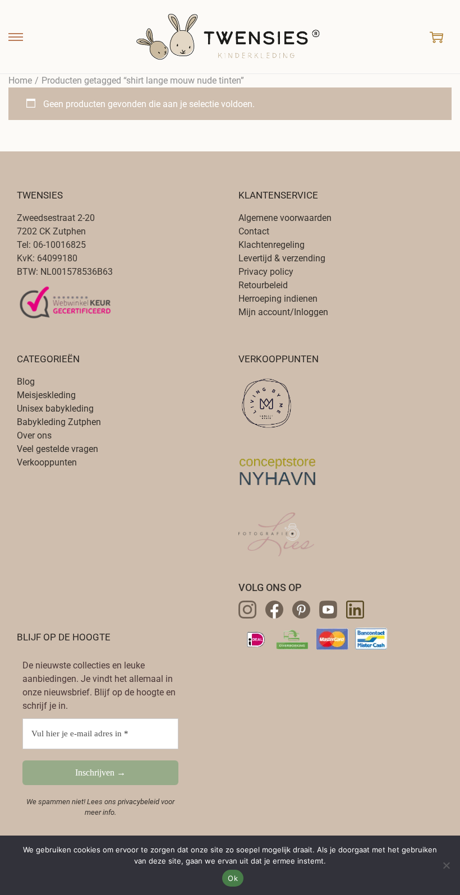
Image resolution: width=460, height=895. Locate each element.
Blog (26, 381)
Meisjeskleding (46, 395)
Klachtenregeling (271, 244)
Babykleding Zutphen (59, 422)
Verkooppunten (47, 462)
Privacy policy (265, 271)
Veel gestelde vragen (57, 449)
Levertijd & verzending (281, 258)
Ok (233, 878)
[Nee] (446, 865)
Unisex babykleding (55, 408)
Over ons (34, 435)
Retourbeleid (263, 285)
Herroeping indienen (278, 298)
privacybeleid (138, 801)
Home (20, 80)
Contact (253, 231)
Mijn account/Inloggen (283, 312)
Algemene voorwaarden (285, 218)
